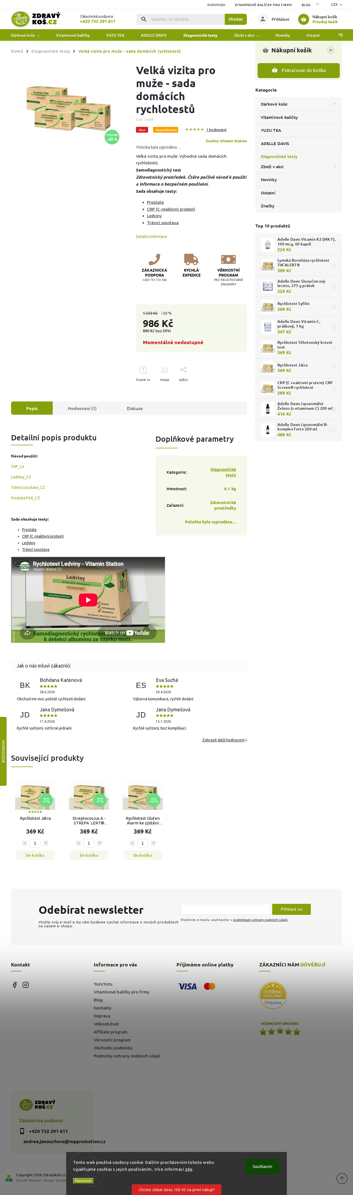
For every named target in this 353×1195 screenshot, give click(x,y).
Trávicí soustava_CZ (28, 487)
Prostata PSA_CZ (25, 498)
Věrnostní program (112, 1040)
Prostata (155, 202)
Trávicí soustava (163, 222)
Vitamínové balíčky (279, 117)
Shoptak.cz (63, 1180)
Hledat (236, 19)
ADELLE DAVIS (275, 143)
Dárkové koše (274, 104)
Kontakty (102, 1008)
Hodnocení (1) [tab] (82, 408)
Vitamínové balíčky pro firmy (263, 4)
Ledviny (154, 215)
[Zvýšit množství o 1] (45, 843)
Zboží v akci (272, 166)
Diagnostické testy (279, 156)
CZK (334, 4)
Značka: (226, 140)
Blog (306, 4)
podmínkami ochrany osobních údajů (260, 919)
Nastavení (83, 1181)
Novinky (269, 179)
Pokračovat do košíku (304, 70)
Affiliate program (110, 1032)
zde (188, 1169)
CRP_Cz (18, 466)
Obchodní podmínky (113, 1048)
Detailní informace (151, 236)
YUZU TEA (271, 130)
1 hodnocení (216, 130)
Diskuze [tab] (135, 408)
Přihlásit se (291, 909)
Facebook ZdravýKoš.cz (14, 985)
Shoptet (35, 1180)
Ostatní (268, 192)
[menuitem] (29, 35)
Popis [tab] (32, 408)
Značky (268, 205)
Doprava (102, 1016)
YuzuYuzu (216, 4)
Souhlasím (262, 1166)
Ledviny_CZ (21, 477)
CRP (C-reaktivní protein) (171, 209)
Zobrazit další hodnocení (223, 740)
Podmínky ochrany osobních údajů (127, 1056)
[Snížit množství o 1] (24, 843)
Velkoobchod (106, 1024)
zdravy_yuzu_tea (25, 985)
